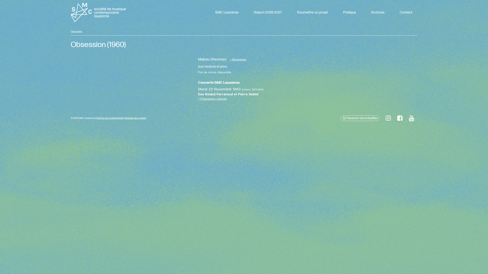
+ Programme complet (212, 99)
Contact (406, 12)
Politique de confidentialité (109, 118)
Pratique (349, 12)
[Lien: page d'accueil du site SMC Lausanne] (98, 12)
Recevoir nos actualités (362, 118)
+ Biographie (238, 59)
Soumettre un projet (312, 12)
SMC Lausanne (226, 12)
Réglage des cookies (135, 118)
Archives (377, 12)
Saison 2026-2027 (268, 12)
